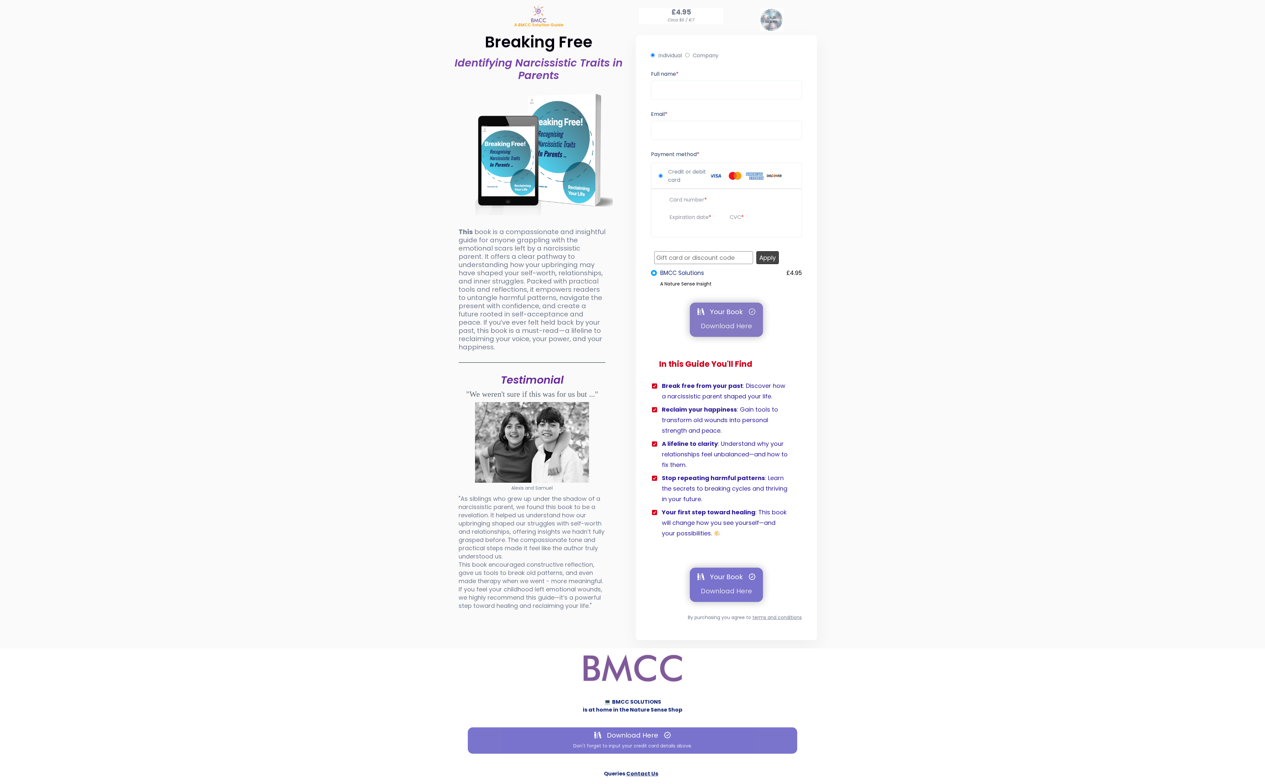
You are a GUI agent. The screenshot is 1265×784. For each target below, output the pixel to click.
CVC (735, 217)
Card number (686, 199)
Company (705, 55)
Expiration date (689, 217)
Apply (767, 258)
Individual (670, 55)
